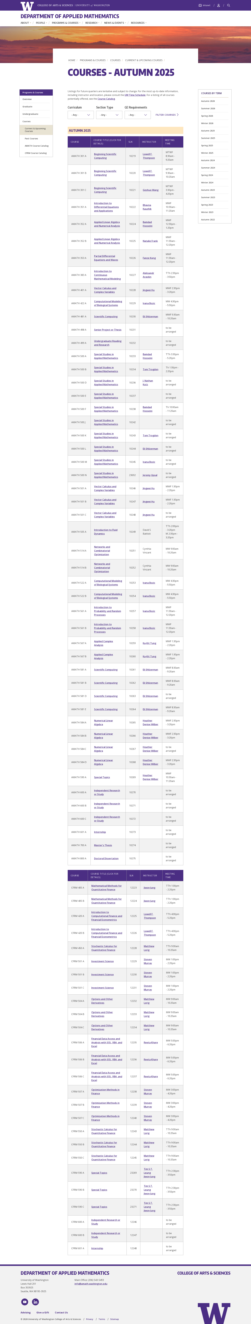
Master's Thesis (103, 845)
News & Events (114, 22)
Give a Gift (42, 1312)
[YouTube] (25, 1302)
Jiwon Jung (149, 887)
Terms (101, 1319)
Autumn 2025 (208, 130)
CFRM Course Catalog (36, 153)
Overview (27, 99)
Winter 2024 (207, 182)
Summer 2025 (208, 138)
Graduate (27, 106)
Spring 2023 (207, 204)
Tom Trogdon (150, 369)
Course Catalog (106, 98)
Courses (115, 60)
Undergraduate (30, 114)
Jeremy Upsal (150, 475)
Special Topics (102, 777)
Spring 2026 (207, 115)
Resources (138, 22)
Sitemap (114, 1319)
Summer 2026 (208, 108)
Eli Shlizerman (150, 316)
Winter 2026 (207, 123)
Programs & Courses (65, 22)
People (40, 22)
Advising (26, 1312)
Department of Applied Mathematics (70, 16)
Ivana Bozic (149, 303)
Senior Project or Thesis (107, 329)
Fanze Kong (149, 258)
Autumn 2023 (208, 190)
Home (71, 60)
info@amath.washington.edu (91, 1283)
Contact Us (61, 1312)
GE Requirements (136, 107)
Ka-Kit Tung (149, 643)
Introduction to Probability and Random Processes (107, 611)
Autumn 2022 (208, 219)
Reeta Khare (151, 1042)
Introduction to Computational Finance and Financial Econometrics (106, 916)
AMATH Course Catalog (37, 145)
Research (91, 22)
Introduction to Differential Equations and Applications (106, 207)
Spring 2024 (207, 175)
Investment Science (102, 961)
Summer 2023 (208, 197)
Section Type (104, 107)
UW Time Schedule (135, 95)
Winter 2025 (207, 153)
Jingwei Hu (149, 290)
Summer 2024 (208, 167)
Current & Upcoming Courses (144, 60)
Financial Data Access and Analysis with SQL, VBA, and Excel (106, 1042)
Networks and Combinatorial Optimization (102, 550)
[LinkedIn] (35, 1302)
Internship (100, 832)
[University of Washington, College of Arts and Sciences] (65, 6)
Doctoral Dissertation (106, 858)
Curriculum (75, 107)
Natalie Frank (150, 241)
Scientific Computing (106, 316)
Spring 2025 (207, 145)
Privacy (89, 1319)
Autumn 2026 (208, 101)
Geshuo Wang (150, 190)
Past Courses (31, 138)
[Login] (218, 5)
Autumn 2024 (208, 160)
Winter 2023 (207, 212)
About (25, 22)
